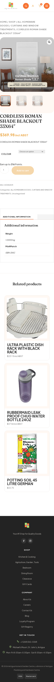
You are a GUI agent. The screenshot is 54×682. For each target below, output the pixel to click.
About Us (27, 599)
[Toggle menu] (47, 6)
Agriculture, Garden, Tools (27, 562)
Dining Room (27, 573)
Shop (12, 22)
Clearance (27, 579)
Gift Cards (27, 584)
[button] (49, 42)
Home (3, 22)
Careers (27, 605)
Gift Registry (27, 627)
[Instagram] (30, 540)
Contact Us (27, 610)
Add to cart (23, 170)
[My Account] (33, 6)
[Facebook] (23, 540)
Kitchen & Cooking (27, 557)
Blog (27, 616)
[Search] (26, 6)
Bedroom (27, 568)
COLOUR (6, 153)
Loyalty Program (27, 621)
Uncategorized (18, 193)
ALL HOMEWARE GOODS (21, 190)
